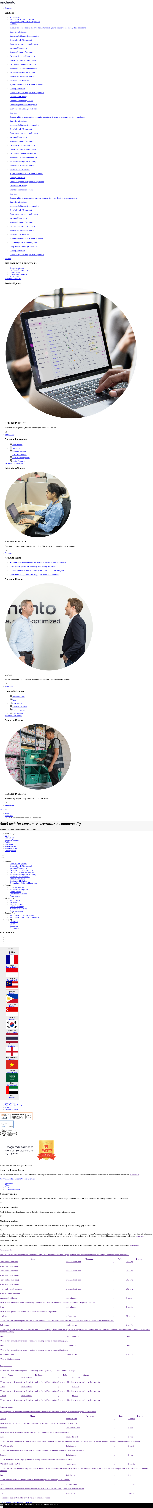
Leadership (14, 922)
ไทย (9, 1046)
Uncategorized (10, 851)
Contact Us (14, 926)
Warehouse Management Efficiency (23, 874)
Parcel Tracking (15, 277)
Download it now (51, 1504)
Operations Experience (18, 274)
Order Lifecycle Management (21, 866)
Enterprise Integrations (18, 864)
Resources (9, 686)
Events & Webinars (19, 707)
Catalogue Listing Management (21, 870)
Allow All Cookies (7, 1179)
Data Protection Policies (14, 1105)
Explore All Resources (13, 716)
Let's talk (3, 809)
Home (7, 813)
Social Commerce (19, 461)
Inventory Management (18, 868)
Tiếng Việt (9, 1072)
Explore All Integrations (14, 463)
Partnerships (9, 805)
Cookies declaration (12, 1189)
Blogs (14, 700)
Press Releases (17, 713)
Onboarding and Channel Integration (23, 883)
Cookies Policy (10, 1103)
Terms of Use (10, 1107)
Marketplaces (17, 445)
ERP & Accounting (19, 455)
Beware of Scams (11, 1109)
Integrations (9, 435)
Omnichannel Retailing (18, 881)
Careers (12, 924)
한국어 (9, 1032)
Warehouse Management (19, 270)
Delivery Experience (17, 879)
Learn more (134, 1175)
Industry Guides (18, 697)
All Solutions (14, 17)
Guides (7, 842)
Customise (9, 1183)
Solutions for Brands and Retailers (22, 915)
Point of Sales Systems (21, 458)
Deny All (31, 1179)
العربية (14, 1085)
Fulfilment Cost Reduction (20, 877)
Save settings (5, 1502)
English (12, 1023)
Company (8, 553)
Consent (8, 1187)
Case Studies (17, 703)
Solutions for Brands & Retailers (22, 19)
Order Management (17, 268)
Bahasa (9, 980)
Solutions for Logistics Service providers (25, 22)
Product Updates (18, 710)
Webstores (16, 448)
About (7, 1185)
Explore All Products (13, 279)
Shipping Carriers (19, 451)
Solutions (8, 8)
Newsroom (9, 844)
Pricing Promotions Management (22, 872)
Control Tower (15, 272)
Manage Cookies (21, 1179)
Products (8, 259)
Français (9, 967)
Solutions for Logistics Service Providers (25, 917)
